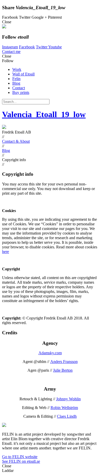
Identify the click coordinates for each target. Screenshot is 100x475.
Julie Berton (63, 370)
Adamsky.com (50, 353)
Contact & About (16, 141)
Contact (18, 88)
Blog (16, 83)
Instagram (10, 47)
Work (16, 69)
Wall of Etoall (23, 74)
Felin (16, 78)
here (5, 251)
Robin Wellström (64, 407)
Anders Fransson (64, 361)
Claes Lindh (67, 416)
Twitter (42, 47)
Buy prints (20, 92)
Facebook (27, 47)
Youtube (55, 47)
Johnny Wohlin (68, 399)
